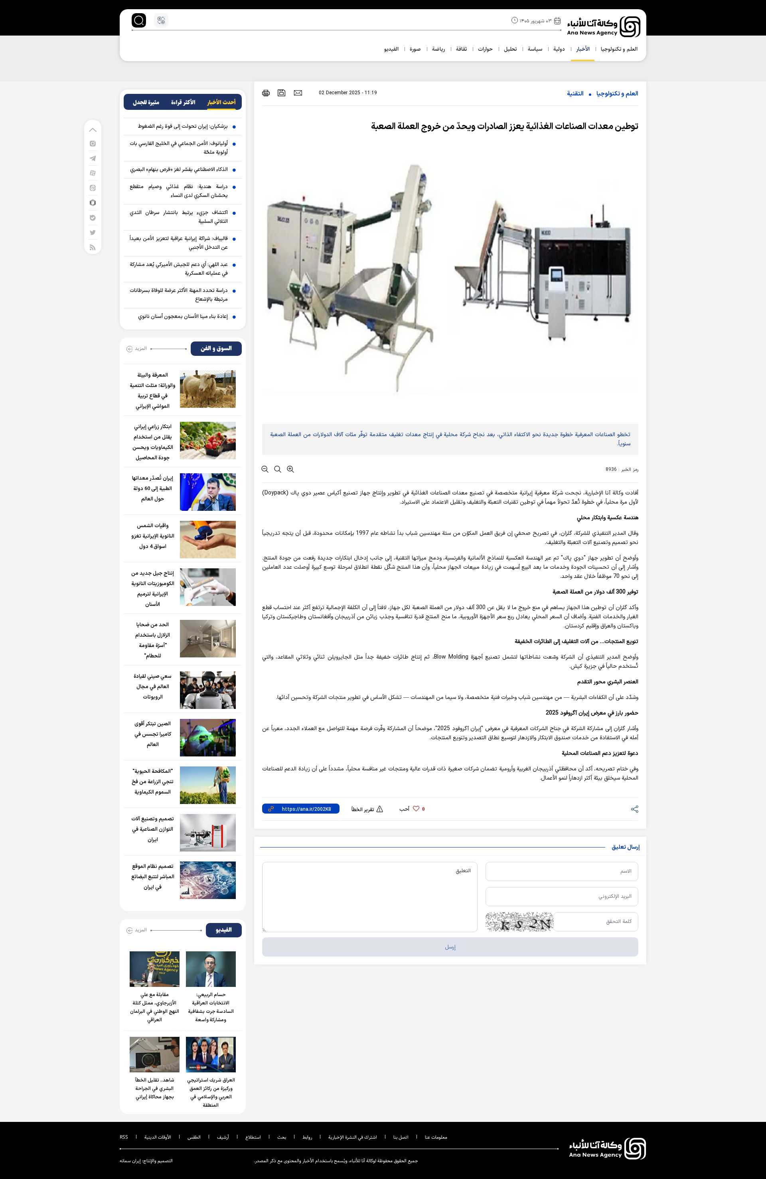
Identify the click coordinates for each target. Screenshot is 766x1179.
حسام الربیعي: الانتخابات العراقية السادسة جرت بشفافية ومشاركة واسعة (211, 1007)
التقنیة (575, 94)
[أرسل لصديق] (298, 92)
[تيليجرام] (92, 158)
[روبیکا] (93, 202)
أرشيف (223, 1137)
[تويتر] (93, 232)
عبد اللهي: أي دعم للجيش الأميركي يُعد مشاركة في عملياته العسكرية (179, 269)
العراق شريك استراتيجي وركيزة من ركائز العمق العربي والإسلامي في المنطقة (211, 1093)
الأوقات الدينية (157, 1137)
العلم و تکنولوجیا (617, 94)
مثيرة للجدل (146, 102)
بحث (281, 1137)
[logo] (604, 26)
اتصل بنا (401, 1137)
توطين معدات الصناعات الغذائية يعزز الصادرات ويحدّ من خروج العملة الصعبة (504, 126)
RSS (124, 1137)
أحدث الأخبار (221, 102)
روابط (307, 1137)
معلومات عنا (436, 1137)
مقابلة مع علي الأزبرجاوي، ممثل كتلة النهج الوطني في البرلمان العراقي (154, 1007)
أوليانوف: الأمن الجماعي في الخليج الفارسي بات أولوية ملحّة (179, 148)
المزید (141, 348)
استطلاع (253, 1137)
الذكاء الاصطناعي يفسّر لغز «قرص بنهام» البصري (179, 170)
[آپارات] (93, 173)
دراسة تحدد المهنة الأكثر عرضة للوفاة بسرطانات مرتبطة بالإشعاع (179, 295)
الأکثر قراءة (183, 102)
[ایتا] (93, 188)
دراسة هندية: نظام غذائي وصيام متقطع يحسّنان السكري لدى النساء (179, 191)
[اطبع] (266, 92)
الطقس (194, 1137)
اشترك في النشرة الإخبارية (352, 1137)
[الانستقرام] (93, 143)
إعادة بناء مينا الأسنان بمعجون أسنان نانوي (183, 317)
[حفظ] (282, 92)
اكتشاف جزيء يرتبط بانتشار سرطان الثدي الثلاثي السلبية (179, 217)
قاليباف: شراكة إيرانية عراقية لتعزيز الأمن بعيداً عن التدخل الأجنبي (179, 243)
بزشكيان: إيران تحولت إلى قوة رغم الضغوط (183, 127)
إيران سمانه (130, 1161)
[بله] (93, 217)
